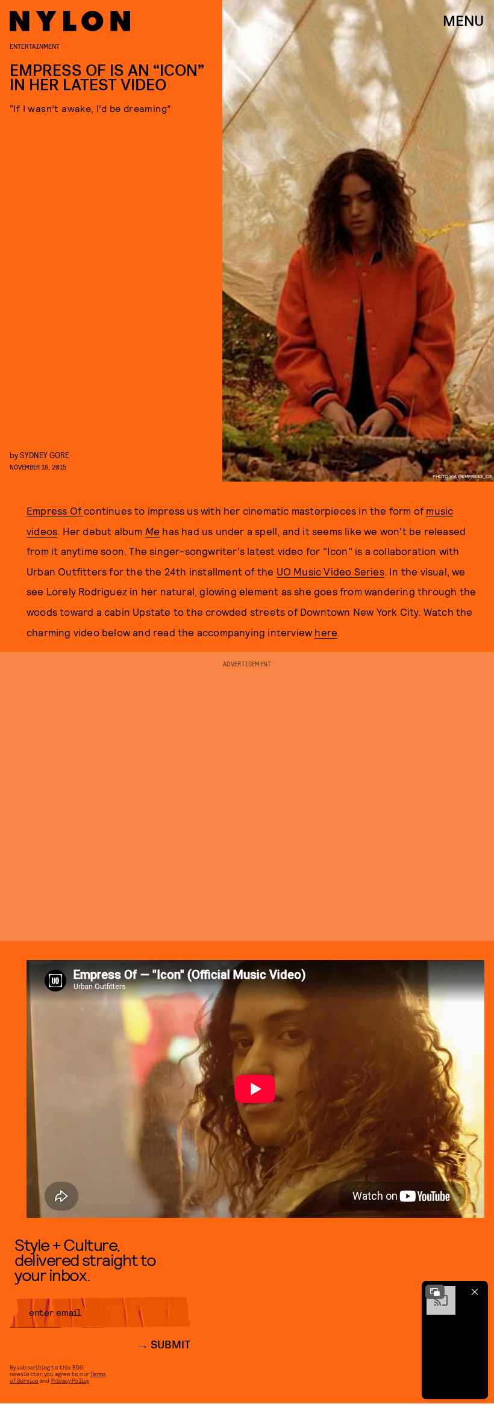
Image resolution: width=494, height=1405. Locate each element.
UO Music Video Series (330, 571)
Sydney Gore (44, 455)
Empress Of (55, 510)
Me (152, 531)
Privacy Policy (70, 1380)
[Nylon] (70, 21)
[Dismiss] (474, 1292)
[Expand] (435, 1292)
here (325, 632)
